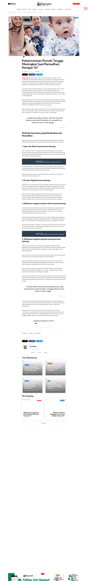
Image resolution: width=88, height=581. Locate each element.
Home (9, 12)
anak (50, 174)
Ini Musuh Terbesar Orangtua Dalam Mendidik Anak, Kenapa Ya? (30, 385)
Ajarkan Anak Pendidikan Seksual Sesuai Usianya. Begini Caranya (54, 385)
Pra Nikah (39, 400)
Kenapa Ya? (25, 78)
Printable (50, 363)
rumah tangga (48, 105)
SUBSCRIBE (75, 3)
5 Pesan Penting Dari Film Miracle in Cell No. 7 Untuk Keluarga (32, 368)
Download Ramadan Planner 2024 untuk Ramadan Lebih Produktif (54, 368)
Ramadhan (31, 333)
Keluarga (13, 12)
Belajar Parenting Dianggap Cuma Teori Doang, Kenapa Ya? (57, 414)
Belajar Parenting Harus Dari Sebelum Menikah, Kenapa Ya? (31, 414)
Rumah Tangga (38, 333)
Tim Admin (25, 71)
